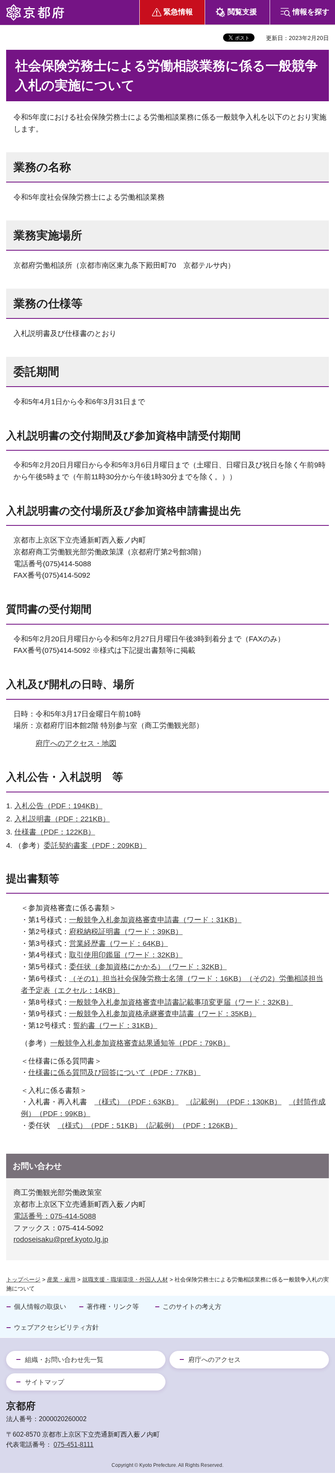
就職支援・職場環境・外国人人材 (125, 1279)
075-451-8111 (74, 1444)
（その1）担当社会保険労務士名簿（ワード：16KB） (157, 978)
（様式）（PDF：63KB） (136, 1102)
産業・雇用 (61, 1279)
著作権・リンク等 (113, 1306)
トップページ (23, 1279)
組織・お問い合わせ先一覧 (64, 1359)
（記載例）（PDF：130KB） (233, 1102)
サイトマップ (44, 1382)
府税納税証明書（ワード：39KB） (126, 932)
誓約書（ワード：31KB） (115, 1025)
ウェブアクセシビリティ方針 (56, 1327)
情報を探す (311, 12)
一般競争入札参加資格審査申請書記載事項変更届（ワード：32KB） (181, 1002)
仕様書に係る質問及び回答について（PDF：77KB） (114, 1072)
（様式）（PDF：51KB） (100, 1125)
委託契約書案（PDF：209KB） (95, 845)
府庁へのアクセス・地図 (76, 743)
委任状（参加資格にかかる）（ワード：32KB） (148, 967)
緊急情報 (178, 12)
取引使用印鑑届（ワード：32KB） (126, 955)
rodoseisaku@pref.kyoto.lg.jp (60, 1239)
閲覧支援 (242, 12)
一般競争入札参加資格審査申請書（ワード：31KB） (155, 920)
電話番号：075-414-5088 (54, 1216)
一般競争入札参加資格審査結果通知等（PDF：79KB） (140, 1043)
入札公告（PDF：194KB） (58, 806)
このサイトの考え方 (192, 1306)
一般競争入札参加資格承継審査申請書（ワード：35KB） (162, 1014)
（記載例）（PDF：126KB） (189, 1125)
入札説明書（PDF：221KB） (62, 819)
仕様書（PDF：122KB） (54, 832)
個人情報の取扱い (40, 1306)
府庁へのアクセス (214, 1359)
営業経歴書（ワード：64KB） (118, 943)
